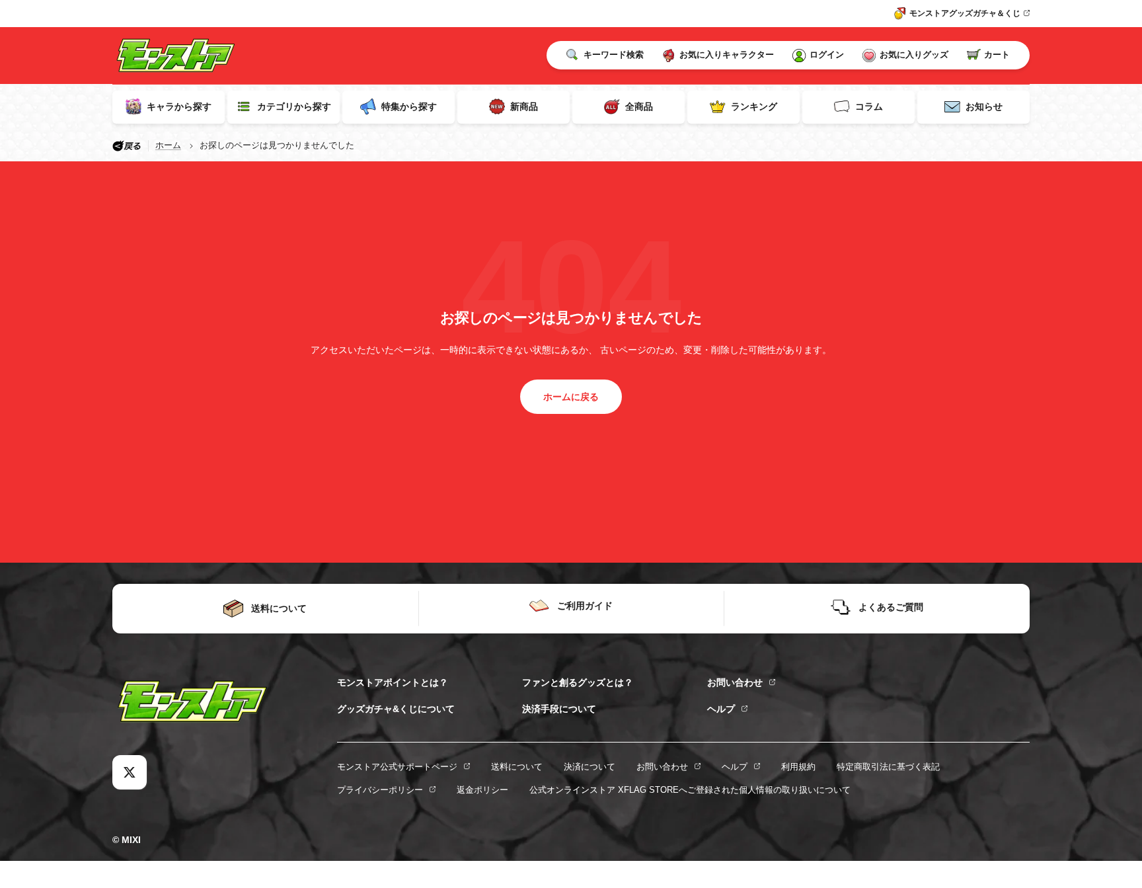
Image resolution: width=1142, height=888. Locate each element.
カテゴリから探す (294, 106)
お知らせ (984, 106)
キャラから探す (179, 106)
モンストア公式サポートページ (397, 767)
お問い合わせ (735, 682)
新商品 (524, 106)
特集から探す (409, 106)
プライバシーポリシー (380, 790)
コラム (869, 106)
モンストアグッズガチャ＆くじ (964, 13)
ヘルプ (721, 709)
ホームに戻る (571, 396)
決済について (589, 767)
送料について (517, 767)
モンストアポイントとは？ (392, 682)
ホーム (168, 145)
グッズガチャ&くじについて (396, 709)
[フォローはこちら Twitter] (129, 772)
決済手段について (559, 709)
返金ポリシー (482, 790)
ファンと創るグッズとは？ (577, 682)
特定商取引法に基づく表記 (888, 767)
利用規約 (798, 767)
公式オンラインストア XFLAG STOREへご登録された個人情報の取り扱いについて (690, 790)
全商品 (639, 106)
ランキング (754, 106)
